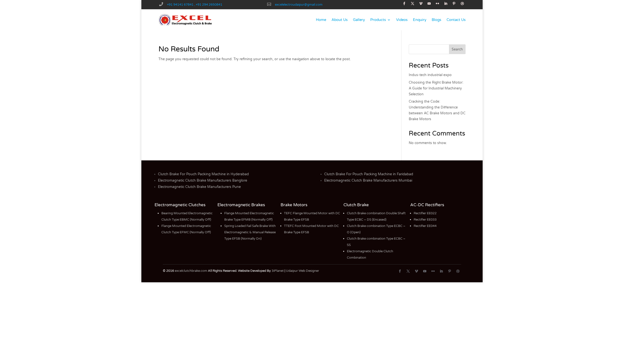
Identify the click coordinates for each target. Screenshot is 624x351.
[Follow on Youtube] (429, 3)
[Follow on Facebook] (404, 3)
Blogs (436, 20)
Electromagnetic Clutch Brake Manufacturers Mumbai (368, 180)
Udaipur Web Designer (302, 271)
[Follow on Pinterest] (454, 3)
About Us (340, 20)
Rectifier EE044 (425, 226)
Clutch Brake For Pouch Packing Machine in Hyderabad (203, 174)
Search (457, 49)
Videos (402, 20)
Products (378, 20)
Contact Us (456, 20)
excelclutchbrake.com (191, 271)
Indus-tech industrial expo (430, 75)
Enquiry (419, 20)
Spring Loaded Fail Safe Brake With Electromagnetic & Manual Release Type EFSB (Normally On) (250, 232)
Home (321, 20)
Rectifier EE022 (425, 213)
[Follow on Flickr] (437, 3)
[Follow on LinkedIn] (446, 3)
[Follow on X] (413, 3)
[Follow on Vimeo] (421, 3)
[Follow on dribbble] (462, 3)
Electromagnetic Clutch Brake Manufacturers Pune (199, 187)
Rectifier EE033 (425, 220)
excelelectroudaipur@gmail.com (298, 5)
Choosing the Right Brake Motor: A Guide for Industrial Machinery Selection (436, 88)
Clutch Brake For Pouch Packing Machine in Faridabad (368, 174)
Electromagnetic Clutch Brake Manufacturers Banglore (202, 180)
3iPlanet (278, 271)
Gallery (359, 20)
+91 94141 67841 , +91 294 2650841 (194, 5)
